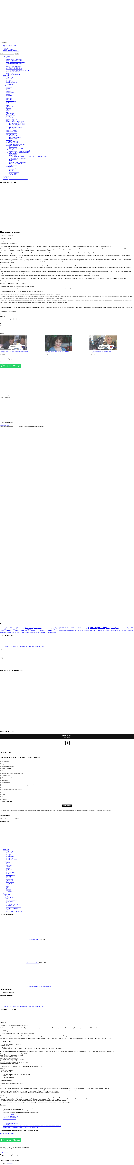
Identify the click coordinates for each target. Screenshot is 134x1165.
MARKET (5, 48)
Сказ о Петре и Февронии (16, 128)
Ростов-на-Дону (10, 115)
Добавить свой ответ (6, 801)
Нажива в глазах (6, 782)
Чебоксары (9, 96)
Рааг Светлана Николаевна (13, 71)
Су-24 (2, 630)
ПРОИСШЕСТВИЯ (11, 83)
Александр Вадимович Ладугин (14, 63)
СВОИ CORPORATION (12, 1123)
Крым (70, 628)
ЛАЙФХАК (12, 174)
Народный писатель (11, 131)
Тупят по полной (6, 768)
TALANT (8, 898)
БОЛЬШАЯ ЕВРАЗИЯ (12, 908)
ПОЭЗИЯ (11, 170)
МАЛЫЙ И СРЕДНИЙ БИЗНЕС (18, 162)
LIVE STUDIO (7, 176)
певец (121, 630)
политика (125, 630)
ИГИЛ (64, 628)
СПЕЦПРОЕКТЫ (8, 897)
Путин (93, 628)
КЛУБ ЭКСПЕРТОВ (11, 133)
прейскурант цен (7, 896)
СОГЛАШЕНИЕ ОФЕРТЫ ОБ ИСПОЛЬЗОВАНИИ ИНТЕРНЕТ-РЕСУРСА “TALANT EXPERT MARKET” (32, 1126)
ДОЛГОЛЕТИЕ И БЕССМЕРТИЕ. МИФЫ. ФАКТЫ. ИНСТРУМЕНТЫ (28, 156)
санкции (4, 632)
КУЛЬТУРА (9, 78)
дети (38, 630)
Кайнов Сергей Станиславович (14, 59)
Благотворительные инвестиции (14, 902)
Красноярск (9, 99)
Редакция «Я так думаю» (9, 1117)
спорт (10, 632)
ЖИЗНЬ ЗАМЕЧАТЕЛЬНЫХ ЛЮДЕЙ (19, 151)
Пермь (8, 116)
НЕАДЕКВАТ (13, 138)
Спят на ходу (5, 771)
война (33, 630)
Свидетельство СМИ (8, 1114)
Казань (8, 94)
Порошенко (84, 628)
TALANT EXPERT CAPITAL (11, 45)
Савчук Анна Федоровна (12, 64)
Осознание (4, 799)
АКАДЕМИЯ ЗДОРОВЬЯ (13, 904)
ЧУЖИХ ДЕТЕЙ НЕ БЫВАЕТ (17, 158)
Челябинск (9, 95)
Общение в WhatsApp (12, 366)
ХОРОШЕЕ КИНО (14, 172)
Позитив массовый (7, 778)
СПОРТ (8, 855)
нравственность (108, 630)
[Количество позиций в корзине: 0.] (1, 649)
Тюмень (8, 110)
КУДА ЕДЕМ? (13, 154)
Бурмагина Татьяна (11, 57)
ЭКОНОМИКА (10, 84)
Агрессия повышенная (8, 766)
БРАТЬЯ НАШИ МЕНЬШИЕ (17, 124)
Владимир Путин (33, 628)
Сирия (130, 628)
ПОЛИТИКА (9, 81)
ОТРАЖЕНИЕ (13, 173)
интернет (62, 630)
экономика (52, 632)
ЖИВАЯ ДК (12, 155)
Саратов (8, 109)
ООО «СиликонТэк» (14, 67)
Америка (3, 628)
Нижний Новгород (11, 101)
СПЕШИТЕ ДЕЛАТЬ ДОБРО (17, 123)
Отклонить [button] (9, 1163)
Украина (10, 630)
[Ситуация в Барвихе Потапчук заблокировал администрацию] (21, 343)
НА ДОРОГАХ (13, 165)
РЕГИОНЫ (6, 861)
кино (67, 630)
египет (42, 630)
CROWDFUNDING (8, 49)
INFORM (5, 46)
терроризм (25, 632)
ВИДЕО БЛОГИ (13, 141)
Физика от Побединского (13, 74)
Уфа (7, 112)
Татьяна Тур (9, 73)
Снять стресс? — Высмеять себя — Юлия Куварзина (57, 351)
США (115, 628)
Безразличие (5, 763)
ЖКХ (10, 161)
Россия (104, 627)
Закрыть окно (4, 1152)
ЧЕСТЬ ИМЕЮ (13, 135)
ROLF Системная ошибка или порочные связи (100, 351)
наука (102, 630)
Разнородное (5, 780)
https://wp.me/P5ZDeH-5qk (7, 1133)
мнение (95, 630)
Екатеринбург (10, 92)
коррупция (74, 630)
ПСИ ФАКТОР (13, 159)
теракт (19, 632)
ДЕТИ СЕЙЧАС (10, 120)
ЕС (53, 628)
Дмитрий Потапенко (46, 628)
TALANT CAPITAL (11, 119)
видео (26, 630)
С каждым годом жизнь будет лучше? (11, 789)
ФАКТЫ (11, 169)
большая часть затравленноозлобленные (12, 773)
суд (14, 632)
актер (18, 630)
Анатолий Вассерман (12, 628)
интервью (52, 630)
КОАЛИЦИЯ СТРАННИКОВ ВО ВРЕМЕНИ (15, 179)
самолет (130, 630)
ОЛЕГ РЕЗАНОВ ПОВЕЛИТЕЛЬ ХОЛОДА (18, 70)
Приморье (9, 87)
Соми (3, 794)
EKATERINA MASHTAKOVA (14, 69)
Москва (77, 628)
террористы (33, 632)
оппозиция (115, 630)
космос (80, 630)
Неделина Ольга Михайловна (14, 60)
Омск (7, 103)
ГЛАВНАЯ (6, 1124)
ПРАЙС (5, 177)
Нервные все (5, 761)
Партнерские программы (9, 1119)
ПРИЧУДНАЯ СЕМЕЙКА (16, 127)
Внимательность (6, 775)
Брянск (8, 88)
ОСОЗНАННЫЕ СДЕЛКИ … (11, 51)
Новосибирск (9, 102)
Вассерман (21, 628)
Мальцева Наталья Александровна (15, 62)
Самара (8, 105)
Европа (58, 628)
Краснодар (9, 98)
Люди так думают (14, 167)
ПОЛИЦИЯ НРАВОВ (15, 137)
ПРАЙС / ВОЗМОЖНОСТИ (10, 1116)
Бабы (3, 792)
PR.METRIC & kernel (11, 900)
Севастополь (9, 106)
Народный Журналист (12, 130)
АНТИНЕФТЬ (10, 905)
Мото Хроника (13, 147)
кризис (86, 630)
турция (44, 632)
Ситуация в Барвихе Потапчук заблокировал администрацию (14, 351)
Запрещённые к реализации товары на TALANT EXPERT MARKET (21, 1127)
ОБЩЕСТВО (9, 77)
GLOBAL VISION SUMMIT (16, 148)
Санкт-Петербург (10, 113)
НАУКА (8, 80)
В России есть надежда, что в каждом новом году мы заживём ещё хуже (21, 785)
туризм (38, 632)
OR (4, 893)
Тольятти (8, 108)
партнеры (8, 1121)
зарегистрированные (9, 361)
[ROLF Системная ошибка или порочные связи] (111, 343)
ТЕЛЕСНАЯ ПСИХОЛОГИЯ (17, 144)
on (2, 796)
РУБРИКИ (6, 850)
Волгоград (9, 89)
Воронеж (8, 91)
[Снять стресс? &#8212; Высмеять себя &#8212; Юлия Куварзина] (66, 343)
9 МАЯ (8, 909)
